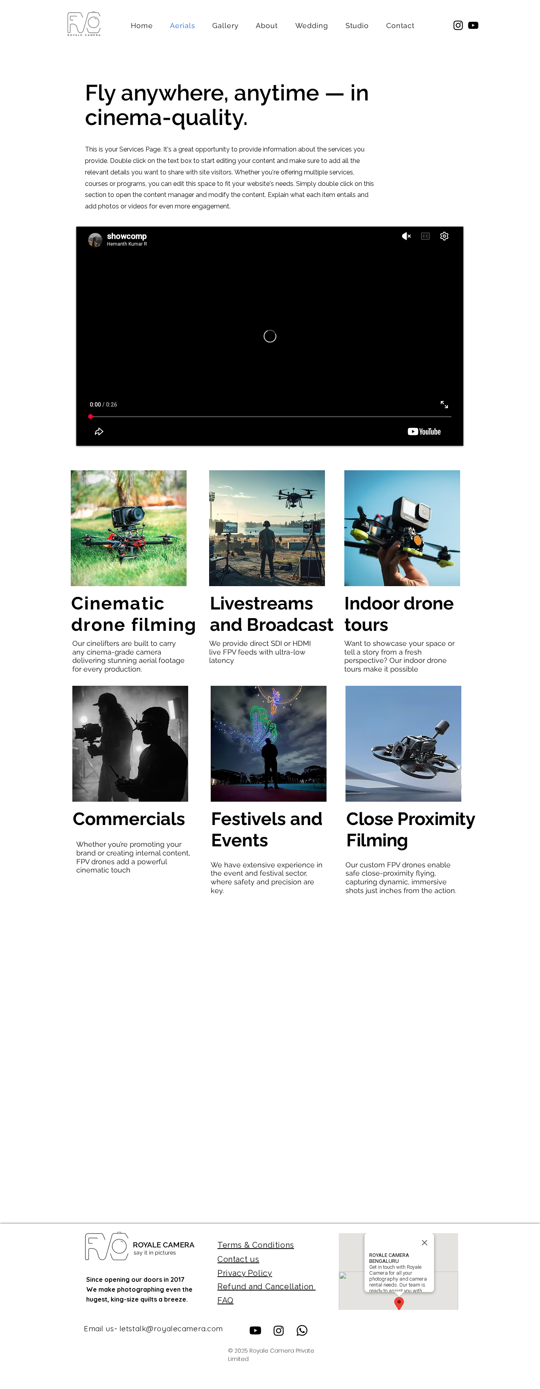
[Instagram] (458, 25)
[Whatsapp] (302, 1330)
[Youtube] (255, 1330)
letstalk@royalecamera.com (171, 1328)
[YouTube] (473, 25)
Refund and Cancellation (266, 1286)
